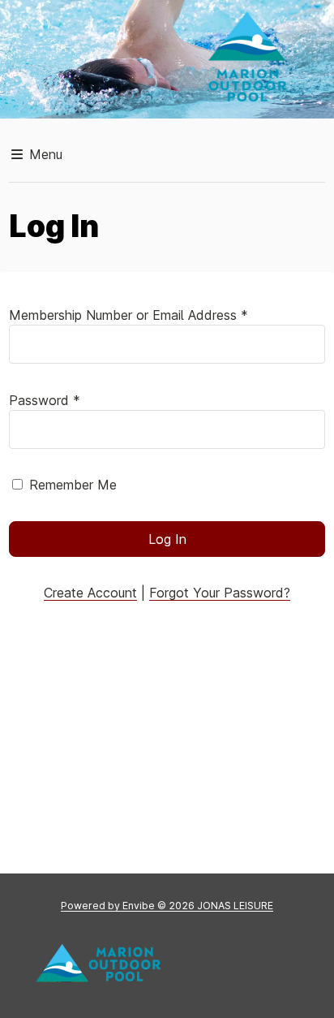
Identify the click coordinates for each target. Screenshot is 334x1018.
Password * (44, 400)
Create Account (90, 592)
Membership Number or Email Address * (128, 315)
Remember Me (73, 485)
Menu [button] (43, 154)
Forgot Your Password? (219, 592)
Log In (167, 539)
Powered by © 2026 (167, 905)
